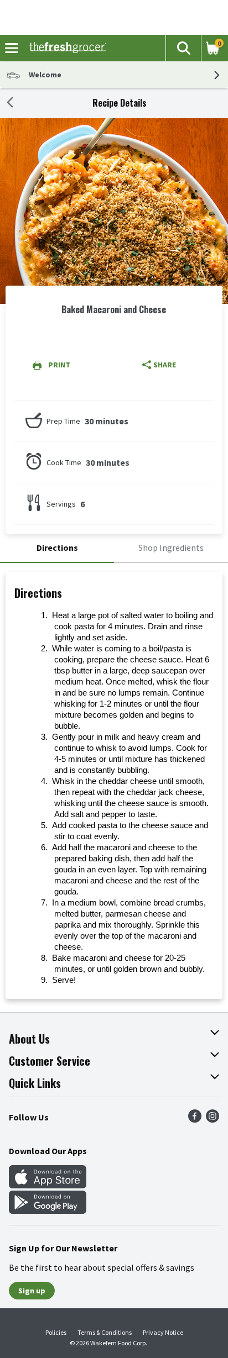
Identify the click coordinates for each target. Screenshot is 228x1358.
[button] (183, 48)
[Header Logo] (65, 48)
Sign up (31, 1291)
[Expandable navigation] (11, 48)
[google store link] (47, 1210)
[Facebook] (194, 1119)
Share (164, 365)
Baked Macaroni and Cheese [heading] (113, 309)
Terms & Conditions (104, 1332)
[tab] (57, 548)
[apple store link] (47, 1185)
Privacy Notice (163, 1332)
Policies (55, 1332)
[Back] (9, 103)
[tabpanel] (114, 785)
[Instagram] (212, 1119)
